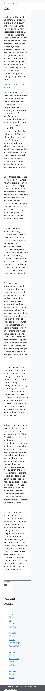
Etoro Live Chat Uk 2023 (11, 617)
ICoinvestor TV (11, 3)
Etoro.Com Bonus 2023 (14, 661)
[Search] (5, 585)
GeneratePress (11, 689)
